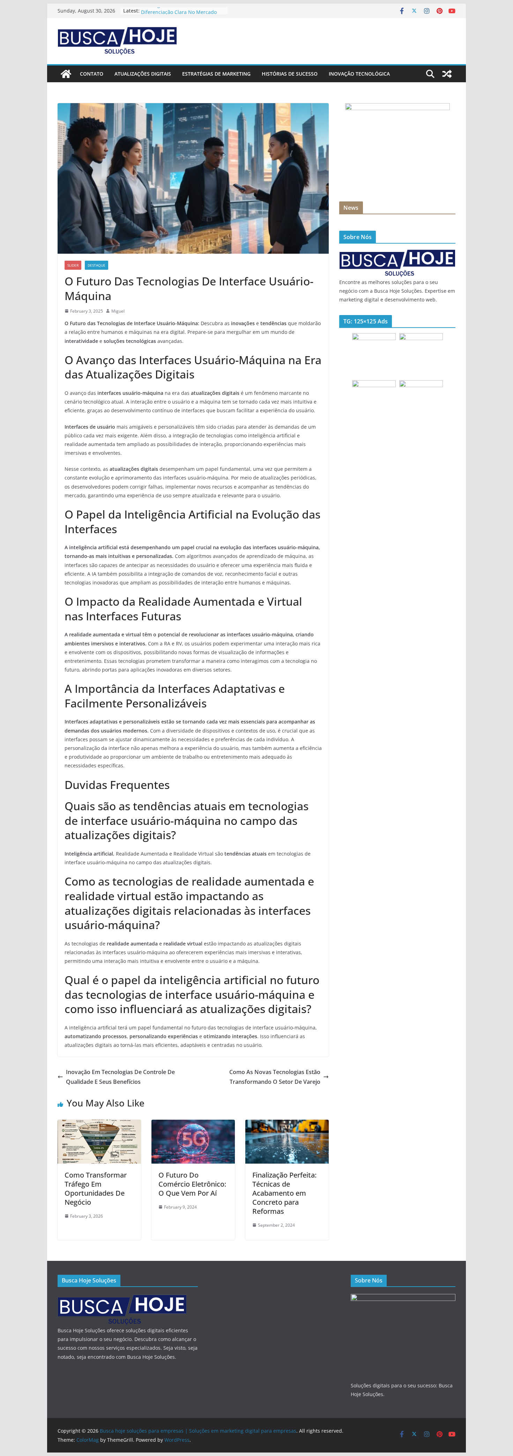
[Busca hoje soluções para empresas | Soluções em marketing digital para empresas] (66, 74)
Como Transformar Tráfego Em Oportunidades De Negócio (96, 1188)
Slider (73, 265)
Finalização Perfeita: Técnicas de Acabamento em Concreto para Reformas (284, 1193)
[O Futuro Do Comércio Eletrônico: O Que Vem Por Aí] (193, 1124)
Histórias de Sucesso (290, 73)
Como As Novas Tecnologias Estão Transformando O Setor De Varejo (274, 1077)
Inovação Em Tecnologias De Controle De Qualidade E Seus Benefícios (120, 1077)
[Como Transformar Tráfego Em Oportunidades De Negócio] (99, 1124)
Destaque (96, 265)
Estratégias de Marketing (216, 73)
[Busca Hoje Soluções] (397, 253)
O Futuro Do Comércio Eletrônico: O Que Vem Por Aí (192, 1184)
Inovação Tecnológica (359, 73)
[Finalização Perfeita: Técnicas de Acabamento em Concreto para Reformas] (287, 1124)
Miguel (118, 311)
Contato (91, 73)
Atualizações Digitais (142, 73)
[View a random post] (447, 74)
